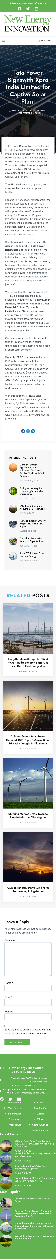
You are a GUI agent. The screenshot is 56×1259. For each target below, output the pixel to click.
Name (8, 982)
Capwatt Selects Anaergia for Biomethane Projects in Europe (34, 1237)
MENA (29, 111)
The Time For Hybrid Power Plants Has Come (33, 1200)
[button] (3, 40)
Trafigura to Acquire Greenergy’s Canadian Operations (32, 491)
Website (8, 1011)
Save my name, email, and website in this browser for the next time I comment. (27, 1031)
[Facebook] (19, 9)
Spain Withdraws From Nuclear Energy (32, 555)
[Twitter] (28, 9)
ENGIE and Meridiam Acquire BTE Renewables (33, 507)
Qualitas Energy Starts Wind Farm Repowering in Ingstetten (28, 889)
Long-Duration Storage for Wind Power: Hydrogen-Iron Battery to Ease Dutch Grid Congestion (28, 662)
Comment (10, 940)
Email (8, 997)
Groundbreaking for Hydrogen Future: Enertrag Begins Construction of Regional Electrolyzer (34, 1226)
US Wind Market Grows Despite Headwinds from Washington (28, 815)
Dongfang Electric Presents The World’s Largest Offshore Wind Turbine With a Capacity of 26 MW (33, 1214)
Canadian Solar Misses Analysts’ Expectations (32, 540)
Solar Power (40, 111)
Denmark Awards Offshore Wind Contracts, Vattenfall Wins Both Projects (35, 1179)
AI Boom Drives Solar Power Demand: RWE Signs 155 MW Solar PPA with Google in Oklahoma (28, 740)
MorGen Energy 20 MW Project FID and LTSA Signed (33, 523)
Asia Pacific (18, 111)
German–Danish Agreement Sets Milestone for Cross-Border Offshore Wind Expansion (32, 470)
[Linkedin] (36, 9)
